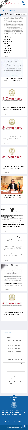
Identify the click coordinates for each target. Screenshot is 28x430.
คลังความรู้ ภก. (13, 376)
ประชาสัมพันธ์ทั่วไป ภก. (15, 370)
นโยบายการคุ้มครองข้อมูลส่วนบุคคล (14, 421)
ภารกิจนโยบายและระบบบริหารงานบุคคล (14, 356)
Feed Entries (21, 14)
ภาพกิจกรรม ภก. (13, 373)
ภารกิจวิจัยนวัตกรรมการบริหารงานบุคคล (14, 387)
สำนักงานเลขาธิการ (10, 337)
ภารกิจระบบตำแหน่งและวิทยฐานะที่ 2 (14, 348)
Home (2, 10)
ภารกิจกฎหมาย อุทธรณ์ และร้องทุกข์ (14, 367)
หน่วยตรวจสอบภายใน (10, 390)
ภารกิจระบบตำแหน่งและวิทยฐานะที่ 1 (14, 345)
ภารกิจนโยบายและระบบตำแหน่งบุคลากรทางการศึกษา (14, 352)
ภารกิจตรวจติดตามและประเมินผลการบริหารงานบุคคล (14, 341)
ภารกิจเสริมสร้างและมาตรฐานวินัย (13, 379)
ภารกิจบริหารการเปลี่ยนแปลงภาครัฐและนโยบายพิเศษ (14, 383)
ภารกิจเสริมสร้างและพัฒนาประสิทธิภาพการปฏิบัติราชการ (14, 360)
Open (23, 2)
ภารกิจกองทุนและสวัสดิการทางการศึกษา (15, 364)
